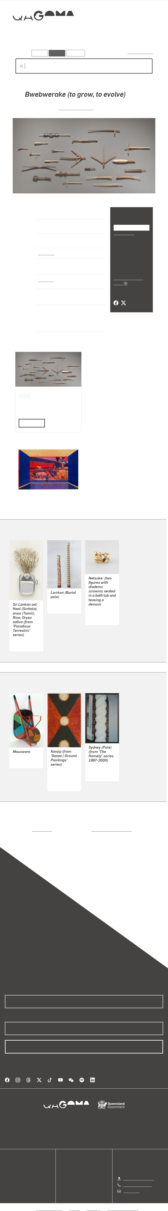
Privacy (74, 1204)
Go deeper (59, 44)
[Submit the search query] (18, 66)
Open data (12, 1162)
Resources (74, 53)
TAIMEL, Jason (61, 780)
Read (30, 423)
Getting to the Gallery (138, 1174)
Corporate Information (122, 1204)
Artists (40, 44)
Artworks (23, 44)
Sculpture (45, 280)
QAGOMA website (18, 1167)
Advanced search (140, 52)
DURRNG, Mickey (63, 603)
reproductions (25, 830)
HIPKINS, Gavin (100, 770)
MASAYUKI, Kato (100, 614)
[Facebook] (116, 298)
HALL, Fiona (21, 641)
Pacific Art (46, 253)
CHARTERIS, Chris (76, 107)
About (9, 1182)
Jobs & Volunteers (49, 1204)
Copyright (94, 1204)
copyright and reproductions (94, 830)
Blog (8, 1177)
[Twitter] (123, 298)
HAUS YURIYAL (62, 770)
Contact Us (131, 1186)
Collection (40, 28)
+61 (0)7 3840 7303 (137, 1180)
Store (8, 1172)
